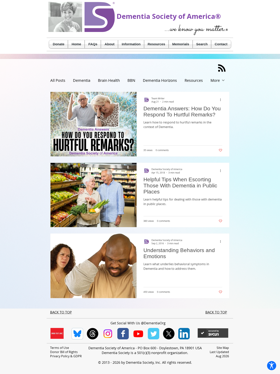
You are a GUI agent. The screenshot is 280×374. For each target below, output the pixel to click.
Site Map (223, 348)
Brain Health (109, 80)
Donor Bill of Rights (64, 352)
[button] (109, 44)
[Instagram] (108, 333)
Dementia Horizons (160, 80)
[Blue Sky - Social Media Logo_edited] (77, 333)
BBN (131, 80)
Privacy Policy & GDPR (66, 356)
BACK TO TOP (61, 312)
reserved (184, 362)
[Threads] (92, 333)
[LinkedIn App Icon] (184, 333)
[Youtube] (138, 333)
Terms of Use (59, 348)
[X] (168, 333)
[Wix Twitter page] (153, 333)
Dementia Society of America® (169, 16)
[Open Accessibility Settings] (271, 365)
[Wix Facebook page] (123, 333)
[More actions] (221, 100)
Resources (194, 80)
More (215, 80)
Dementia (81, 80)
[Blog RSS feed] (222, 68)
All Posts (57, 80)
